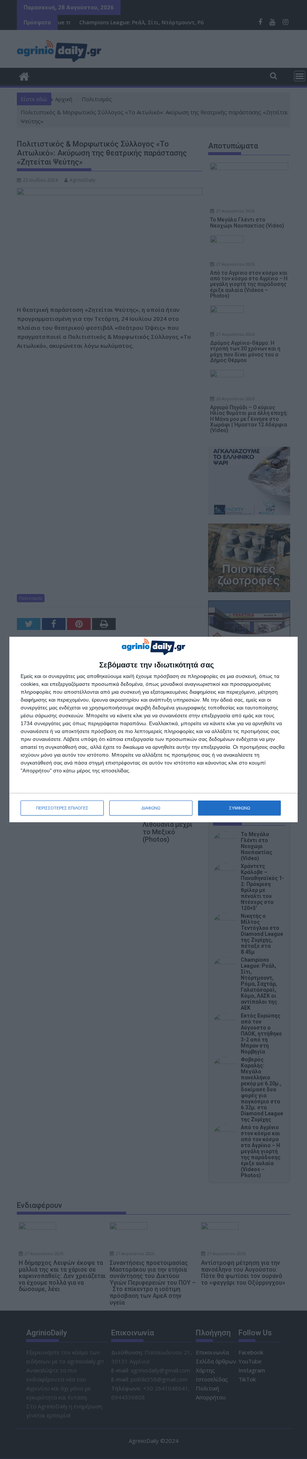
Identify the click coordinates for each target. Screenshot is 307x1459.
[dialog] (153, 730)
